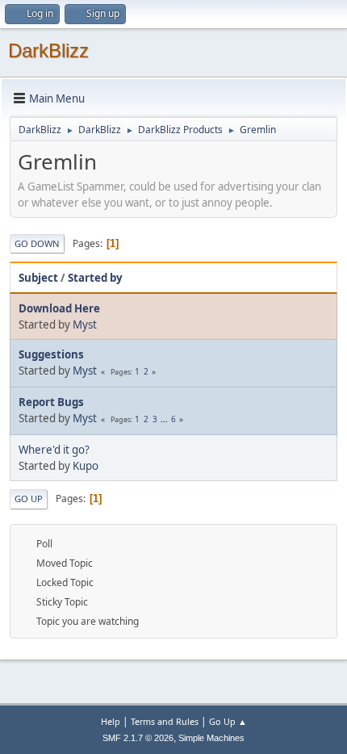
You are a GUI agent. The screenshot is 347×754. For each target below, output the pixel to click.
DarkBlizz (48, 50)
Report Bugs (51, 402)
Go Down (37, 243)
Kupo (85, 466)
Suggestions (51, 354)
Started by (95, 277)
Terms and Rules (165, 721)
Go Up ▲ (228, 721)
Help (110, 721)
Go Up (29, 498)
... (165, 419)
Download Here (59, 308)
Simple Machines (211, 738)
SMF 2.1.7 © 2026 (138, 738)
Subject (38, 277)
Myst (85, 324)
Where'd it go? (54, 449)
